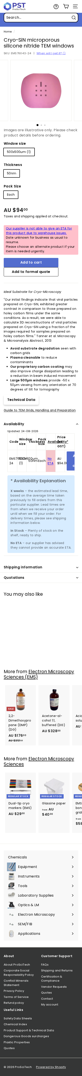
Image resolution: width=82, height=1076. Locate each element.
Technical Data (21, 399)
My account (49, 1004)
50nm (11, 173)
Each (11, 194)
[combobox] (41, 17)
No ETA (50, 460)
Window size (15, 143)
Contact (47, 999)
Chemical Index (15, 1024)
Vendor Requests (54, 987)
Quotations (14, 577)
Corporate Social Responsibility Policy (19, 972)
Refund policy (14, 1003)
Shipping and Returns (57, 970)
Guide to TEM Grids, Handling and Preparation (40, 410)
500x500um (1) (19, 152)
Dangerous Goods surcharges (26, 1036)
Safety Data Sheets (18, 1018)
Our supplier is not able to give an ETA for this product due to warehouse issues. (39, 230)
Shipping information (23, 567)
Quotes (46, 993)
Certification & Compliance (51, 978)
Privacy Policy (14, 991)
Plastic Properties (17, 1042)
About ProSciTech (17, 965)
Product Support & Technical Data (29, 1030)
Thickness (13, 164)
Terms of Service (16, 997)
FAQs (45, 965)
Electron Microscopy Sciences (39, 761)
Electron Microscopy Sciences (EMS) (39, 674)
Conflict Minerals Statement (16, 983)
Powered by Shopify (51, 1067)
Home (8, 31)
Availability (14, 424)
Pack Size (12, 186)
